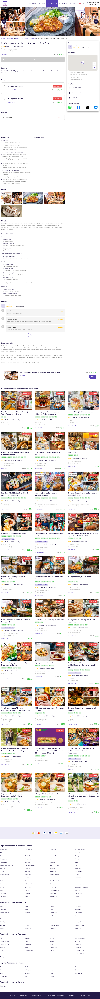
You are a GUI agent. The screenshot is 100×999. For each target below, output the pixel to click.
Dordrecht (28, 859)
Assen (2, 871)
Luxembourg (53, 913)
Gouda (27, 881)
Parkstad (52, 884)
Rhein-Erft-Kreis (79, 954)
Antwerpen (3, 909)
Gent (26, 909)
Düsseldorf (28, 944)
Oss (51, 878)
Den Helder (28, 850)
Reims (52, 976)
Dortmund (3, 954)
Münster (77, 941)
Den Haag (3, 896)
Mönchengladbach (80, 938)
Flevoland (28, 875)
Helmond (27, 896)
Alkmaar (2, 853)
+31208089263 (85, 995)
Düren (27, 941)
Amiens (2, 967)
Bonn (1, 951)
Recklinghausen (79, 951)
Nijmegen (52, 868)
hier (6, 152)
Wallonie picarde (80, 925)
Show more (33, 335)
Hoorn (52, 853)
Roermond (53, 887)
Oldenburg (78, 944)
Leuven (52, 906)
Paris (51, 973)
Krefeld (52, 941)
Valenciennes (78, 973)
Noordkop (53, 871)
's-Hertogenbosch (80, 850)
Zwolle (77, 896)
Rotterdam (53, 893)
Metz (51, 967)
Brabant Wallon (4, 913)
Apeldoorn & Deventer (6, 865)
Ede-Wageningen (30, 865)
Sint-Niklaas (78, 913)
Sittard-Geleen (79, 853)
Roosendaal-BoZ (54, 890)
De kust (2, 928)
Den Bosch (3, 893)
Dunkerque (28, 967)
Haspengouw (28, 916)
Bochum (2, 947)
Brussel (2, 919)
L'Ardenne (28, 928)
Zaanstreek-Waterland (81, 887)
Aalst (1, 906)
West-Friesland (79, 884)
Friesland (27, 878)
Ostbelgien (78, 906)
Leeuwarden (53, 856)
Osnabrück (78, 947)
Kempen (27, 922)
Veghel (77, 875)
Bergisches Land (4, 941)
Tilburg (77, 856)
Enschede (27, 871)
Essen (26, 947)
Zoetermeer (78, 893)
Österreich (3, 986)
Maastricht (53, 862)
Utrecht (77, 865)
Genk (26, 906)
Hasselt (27, 919)
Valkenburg (78, 868)
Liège (51, 909)
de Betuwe (3, 887)
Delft (1, 890)
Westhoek (78, 928)
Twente (77, 859)
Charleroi (2, 925)
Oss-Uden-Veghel (55, 881)
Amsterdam (3, 862)
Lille (26, 976)
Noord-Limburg (54, 875)
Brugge (2, 916)
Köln (51, 944)
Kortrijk (27, 925)
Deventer (27, 853)
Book (92, 377)
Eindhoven (28, 868)
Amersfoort (3, 859)
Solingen (2, 957)
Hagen (27, 954)
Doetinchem (28, 856)
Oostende (53, 928)
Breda (1, 881)
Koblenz (52, 938)
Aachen (2, 938)
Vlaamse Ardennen (80, 919)
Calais (1, 973)
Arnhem (2, 868)
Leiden (52, 859)
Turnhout (77, 916)
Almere (2, 856)
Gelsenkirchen (29, 951)
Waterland (78, 881)
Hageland (27, 913)
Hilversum (53, 850)
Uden (76, 862)
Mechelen (53, 916)
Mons (51, 919)
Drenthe (27, 862)
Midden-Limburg (54, 865)
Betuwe (2, 878)
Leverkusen (53, 947)
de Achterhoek (4, 884)
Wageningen (78, 878)
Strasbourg (78, 970)
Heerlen (27, 893)
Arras (1, 970)
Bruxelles (2, 922)
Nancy (51, 970)
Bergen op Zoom (4, 875)
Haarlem (27, 890)
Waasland (78, 922)
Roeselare (78, 909)
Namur (52, 922)
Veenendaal (78, 871)
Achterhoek (3, 850)
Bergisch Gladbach (5, 944)
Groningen (28, 887)
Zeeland (77, 890)
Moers (52, 951)
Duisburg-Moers (29, 938)
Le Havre (27, 973)
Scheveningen (54, 896)
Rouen (77, 967)
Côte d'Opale (3, 976)
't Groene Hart (29, 884)
